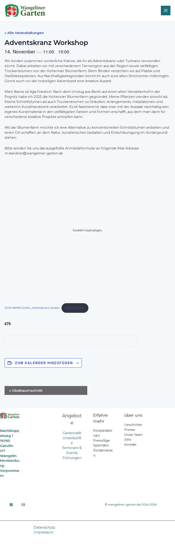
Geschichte (133, 424)
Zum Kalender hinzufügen (44, 362)
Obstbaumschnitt (26, 390)
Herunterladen (74, 307)
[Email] (23, 504)
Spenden (101, 445)
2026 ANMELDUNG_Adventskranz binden (32, 307)
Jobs (127, 439)
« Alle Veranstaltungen (24, 33)
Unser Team (133, 434)
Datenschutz (44, 527)
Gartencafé (72, 433)
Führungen (72, 458)
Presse (129, 429)
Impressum (43, 532)
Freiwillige (101, 440)
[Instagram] (11, 504)
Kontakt (130, 444)
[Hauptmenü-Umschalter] (165, 10)
